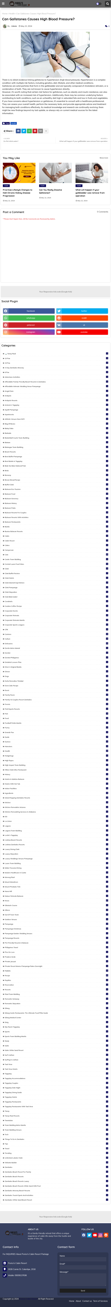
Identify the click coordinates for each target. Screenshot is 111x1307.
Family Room (56, 695)
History (56, 774)
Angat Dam (56, 391)
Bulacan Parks (56, 508)
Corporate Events (56, 611)
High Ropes (56, 760)
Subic (56, 1046)
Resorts (56, 989)
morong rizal (56, 877)
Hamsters (56, 746)
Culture (56, 639)
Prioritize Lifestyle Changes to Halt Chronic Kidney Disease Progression (17, 193)
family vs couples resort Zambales (56, 700)
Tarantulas (56, 1120)
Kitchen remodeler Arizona (56, 807)
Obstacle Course (56, 905)
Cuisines (56, 634)
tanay (56, 1111)
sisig (56, 1022)
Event (56, 690)
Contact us (87, 1301)
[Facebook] (18, 131)
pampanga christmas (56, 929)
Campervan (56, 550)
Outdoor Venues (56, 919)
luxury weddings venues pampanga (56, 858)
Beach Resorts (56, 452)
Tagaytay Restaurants (56, 1102)
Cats (56, 554)
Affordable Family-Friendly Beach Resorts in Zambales (56, 382)
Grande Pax (56, 732)
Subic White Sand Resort (56, 1050)
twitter (84, 311)
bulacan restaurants (56, 522)
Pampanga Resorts (56, 938)
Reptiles (56, 980)
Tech (56, 1134)
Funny (56, 727)
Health (12, 13)
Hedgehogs (56, 756)
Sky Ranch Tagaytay (56, 1027)
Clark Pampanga (56, 587)
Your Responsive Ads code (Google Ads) (55, 292)
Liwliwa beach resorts (56, 840)
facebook (31, 311)
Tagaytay (56, 1073)
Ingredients (56, 793)
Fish (56, 714)
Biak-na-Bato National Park (56, 466)
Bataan (56, 442)
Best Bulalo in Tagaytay (56, 461)
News (56, 900)
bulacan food (56, 494)
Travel (56, 1148)
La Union (56, 821)
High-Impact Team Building (56, 765)
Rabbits (56, 971)
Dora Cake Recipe (56, 685)
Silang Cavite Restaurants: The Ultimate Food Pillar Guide (56, 1013)
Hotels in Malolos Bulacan (56, 779)
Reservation (56, 985)
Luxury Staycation (56, 854)
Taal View (56, 1064)
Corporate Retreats (56, 615)
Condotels (56, 601)
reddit (84, 318)
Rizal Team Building (56, 994)
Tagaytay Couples (56, 1083)
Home (4, 13)
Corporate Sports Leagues (56, 625)
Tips (56, 1144)
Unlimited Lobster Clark (56, 1158)
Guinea (56, 742)
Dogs (56, 676)
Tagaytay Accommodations (56, 1078)
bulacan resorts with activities (56, 517)
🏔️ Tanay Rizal (56, 353)
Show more (104, 158)
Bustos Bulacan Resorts (56, 531)
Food (56, 718)
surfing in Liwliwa (56, 1060)
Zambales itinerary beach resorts (56, 1190)
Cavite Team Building (56, 559)
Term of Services (100, 1301)
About (78, 1301)
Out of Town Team (56, 915)
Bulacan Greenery (56, 498)
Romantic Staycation (56, 1003)
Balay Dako (56, 428)
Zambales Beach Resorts (56, 1176)
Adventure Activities (56, 377)
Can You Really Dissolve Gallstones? (50, 191)
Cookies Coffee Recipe (56, 606)
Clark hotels (56, 578)
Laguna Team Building (56, 830)
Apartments (56, 414)
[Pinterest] (34, 131)
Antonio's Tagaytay (56, 405)
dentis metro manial (56, 648)
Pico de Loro (56, 952)
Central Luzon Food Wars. (56, 564)
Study (56, 1041)
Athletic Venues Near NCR (56, 419)
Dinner (56, 671)
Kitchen (56, 802)
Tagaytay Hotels (56, 1097)
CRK (56, 629)
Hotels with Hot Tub (56, 784)
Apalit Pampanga (56, 410)
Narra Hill (56, 891)
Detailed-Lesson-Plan (56, 662)
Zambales (56, 1167)
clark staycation (56, 592)
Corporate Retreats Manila (56, 620)
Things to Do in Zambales (56, 1139)
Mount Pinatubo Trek (56, 887)
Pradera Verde (56, 957)
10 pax (56, 358)
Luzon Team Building (56, 863)
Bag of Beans (56, 424)
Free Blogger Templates (54, 1303)
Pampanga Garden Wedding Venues (56, 933)
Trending (56, 1153)
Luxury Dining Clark (56, 849)
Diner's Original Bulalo (56, 667)
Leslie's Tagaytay (56, 835)
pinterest (31, 325)
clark (56, 569)
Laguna (56, 826)
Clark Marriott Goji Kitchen (56, 583)
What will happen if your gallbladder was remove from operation (90, 193)
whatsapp (30, 318)
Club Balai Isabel (56, 597)
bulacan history (56, 503)
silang (56, 1008)
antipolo (56, 396)
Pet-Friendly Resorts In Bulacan (56, 943)
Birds (56, 470)
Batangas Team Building (56, 447)
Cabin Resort (56, 541)
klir (56, 816)
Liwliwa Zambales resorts (56, 844)
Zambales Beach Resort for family (56, 1172)
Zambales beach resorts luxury (56, 1181)
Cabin (56, 536)
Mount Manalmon (56, 882)
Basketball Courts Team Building (56, 438)
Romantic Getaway (56, 999)
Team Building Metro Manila (56, 1125)
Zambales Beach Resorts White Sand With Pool (56, 1186)
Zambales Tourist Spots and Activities (56, 1195)
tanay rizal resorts (56, 1116)
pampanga (56, 924)
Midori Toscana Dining (56, 868)
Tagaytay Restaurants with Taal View (56, 1106)
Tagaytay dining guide (56, 1092)
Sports (56, 1031)
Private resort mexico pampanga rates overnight (56, 966)
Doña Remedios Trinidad (56, 681)
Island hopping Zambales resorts (56, 798)
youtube (84, 332)
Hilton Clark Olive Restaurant (56, 770)
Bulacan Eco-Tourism (56, 489)
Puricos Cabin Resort (28, 1299)
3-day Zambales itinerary (56, 368)
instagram (30, 332)
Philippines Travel (56, 947)
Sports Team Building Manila (56, 1036)
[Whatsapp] (29, 131)
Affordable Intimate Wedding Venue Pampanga (56, 386)
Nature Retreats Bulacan (56, 896)
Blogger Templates (21, 1303)
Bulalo (56, 527)
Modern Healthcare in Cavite (56, 873)
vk (84, 325)
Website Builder (56, 1162)
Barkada (56, 433)
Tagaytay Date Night (56, 1088)
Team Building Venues (56, 1130)
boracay (56, 475)
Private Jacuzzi (56, 961)
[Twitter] (23, 131)
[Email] (40, 131)
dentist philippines (56, 657)
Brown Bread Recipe (56, 480)
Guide (56, 737)
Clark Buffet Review (56, 573)
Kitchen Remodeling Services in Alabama (56, 812)
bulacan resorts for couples (56, 512)
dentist (56, 653)
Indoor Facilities (56, 788)
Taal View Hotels (56, 1069)
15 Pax (56, 363)
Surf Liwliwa (56, 1055)
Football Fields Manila (56, 723)
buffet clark (56, 484)
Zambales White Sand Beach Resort (56, 1200)
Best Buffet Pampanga (56, 456)
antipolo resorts (56, 400)
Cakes (56, 545)
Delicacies (56, 643)
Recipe (56, 975)
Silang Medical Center (56, 1017)
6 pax (56, 372)
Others (56, 910)
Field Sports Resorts (56, 709)
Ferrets (56, 704)
